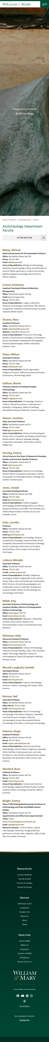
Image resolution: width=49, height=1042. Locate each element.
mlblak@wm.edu (15, 262)
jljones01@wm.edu (16, 500)
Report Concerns (24, 962)
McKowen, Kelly (12, 635)
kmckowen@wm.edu (17, 645)
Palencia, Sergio (12, 731)
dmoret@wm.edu (15, 680)
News (24, 924)
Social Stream (24, 1006)
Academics (24, 908)
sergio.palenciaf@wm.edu (19, 743)
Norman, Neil (10, 696)
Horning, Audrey (12, 452)
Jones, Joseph (11, 487)
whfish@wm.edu (15, 367)
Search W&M (24, 941)
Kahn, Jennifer (11, 522)
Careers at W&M (24, 953)
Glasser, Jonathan (13, 418)
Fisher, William (11, 354)
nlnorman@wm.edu (16, 708)
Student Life (24, 912)
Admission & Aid (24, 904)
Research (24, 916)
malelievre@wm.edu (17, 572)
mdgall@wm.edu (15, 398)
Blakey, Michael (12, 250)
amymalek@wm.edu (16, 616)
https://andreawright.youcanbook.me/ (19, 822)
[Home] (17, 4)
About (24, 920)
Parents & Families (24, 883)
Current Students (24, 875)
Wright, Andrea (11, 800)
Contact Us (24, 1020)
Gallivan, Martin (12, 383)
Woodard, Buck (11, 769)
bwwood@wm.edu (16, 781)
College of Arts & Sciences (25, 109)
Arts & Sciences (9, 220)
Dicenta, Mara (11, 319)
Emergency (24, 958)
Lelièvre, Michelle (13, 560)
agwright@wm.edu (16, 824)
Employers (24, 949)
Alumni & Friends (24, 887)
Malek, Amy (9, 600)
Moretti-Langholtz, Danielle (18, 667)
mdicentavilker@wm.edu (18, 329)
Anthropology (24, 113)
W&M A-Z (24, 945)
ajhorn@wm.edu (15, 465)
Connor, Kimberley (13, 284)
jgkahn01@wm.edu (16, 535)
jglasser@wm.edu (15, 430)
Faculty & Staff (24, 879)
